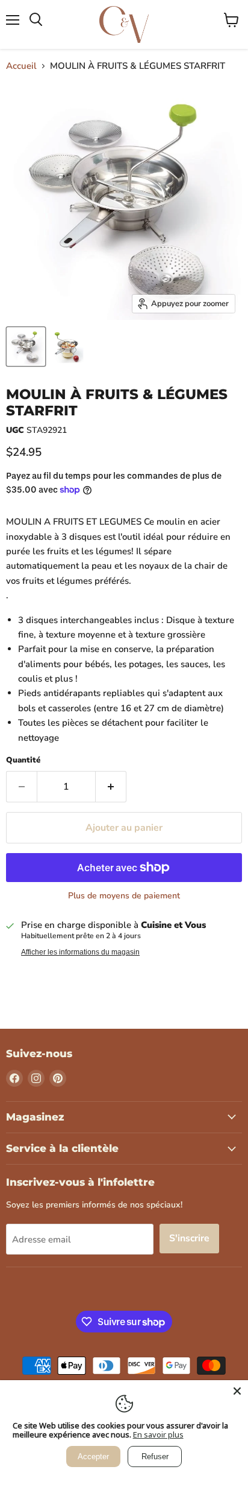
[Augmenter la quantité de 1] (111, 786)
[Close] (237, 1391)
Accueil (21, 66)
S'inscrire (189, 1238)
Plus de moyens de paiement (124, 896)
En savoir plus (158, 1434)
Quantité (23, 760)
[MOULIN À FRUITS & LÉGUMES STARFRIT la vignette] (26, 346)
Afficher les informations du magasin (80, 952)
